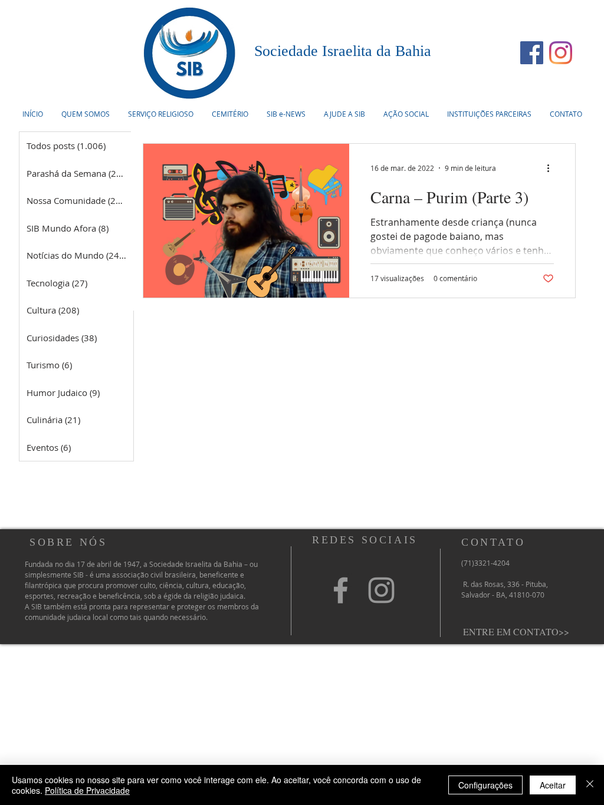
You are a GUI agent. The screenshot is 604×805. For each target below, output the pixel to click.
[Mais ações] (552, 168)
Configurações (485, 785)
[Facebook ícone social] (531, 52)
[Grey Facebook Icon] (340, 590)
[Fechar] (590, 785)
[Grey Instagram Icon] (381, 590)
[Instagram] (560, 52)
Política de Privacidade (87, 790)
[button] (160, 114)
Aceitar (553, 785)
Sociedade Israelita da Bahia (342, 51)
